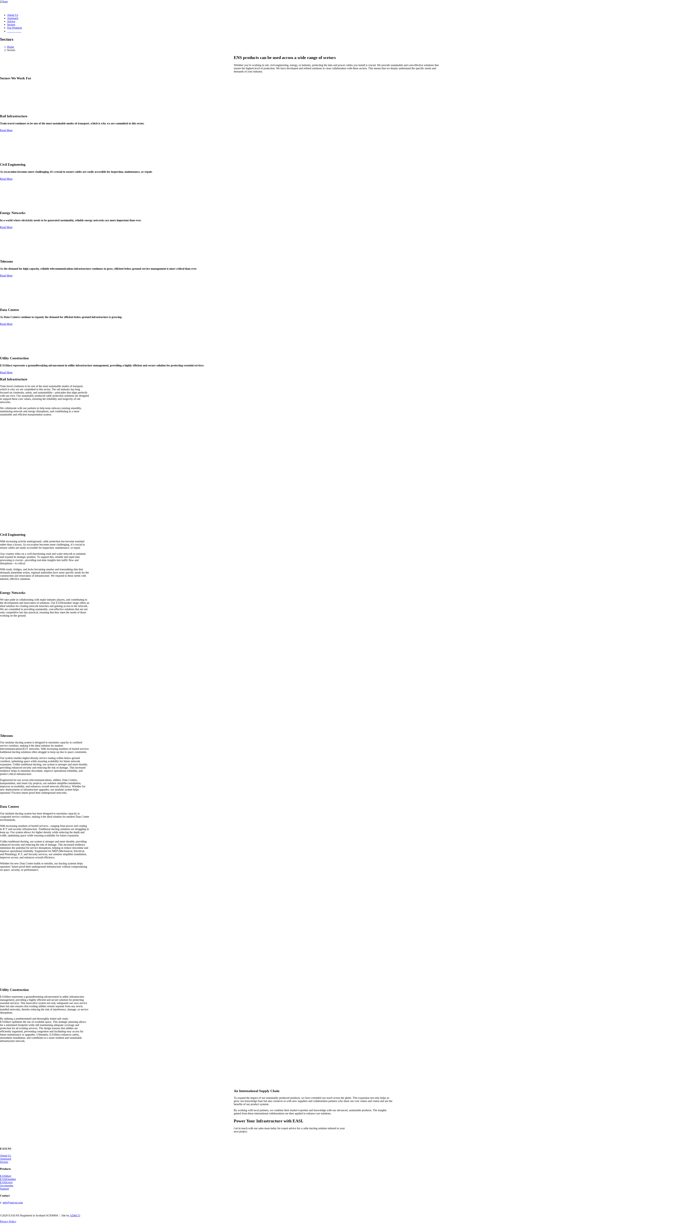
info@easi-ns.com (13, 1202)
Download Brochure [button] (17, 1209)
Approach (12, 18)
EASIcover (6, 1182)
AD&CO (75, 1215)
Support (4, 1188)
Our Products (14, 27)
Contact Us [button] (9, 421)
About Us (12, 14)
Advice (11, 21)
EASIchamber (8, 1179)
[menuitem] (343, 15)
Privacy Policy (8, 1221)
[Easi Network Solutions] (340, 5)
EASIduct (5, 1175)
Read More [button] (6, 130)
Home (10, 46)
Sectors (11, 24)
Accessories (6, 1185)
